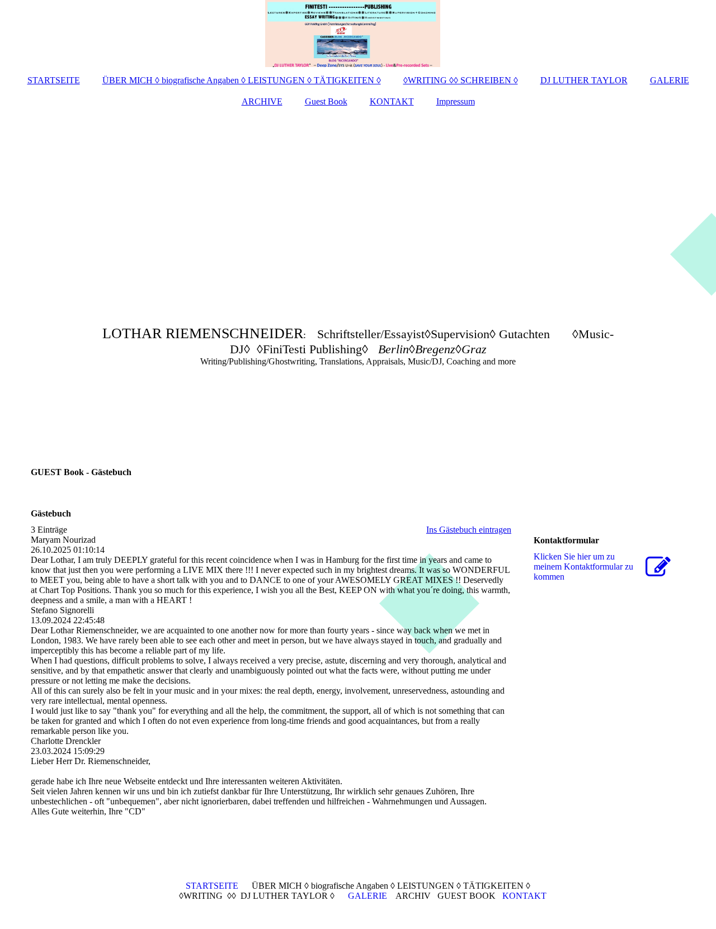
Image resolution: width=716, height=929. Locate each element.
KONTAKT (392, 101)
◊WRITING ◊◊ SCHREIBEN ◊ (460, 80)
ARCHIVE (262, 101)
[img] (358, 33)
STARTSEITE (53, 80)
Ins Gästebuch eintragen (468, 529)
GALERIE (669, 80)
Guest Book (326, 101)
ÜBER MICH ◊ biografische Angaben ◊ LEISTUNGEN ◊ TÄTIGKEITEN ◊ (241, 80)
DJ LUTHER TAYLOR (584, 80)
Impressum (455, 101)
